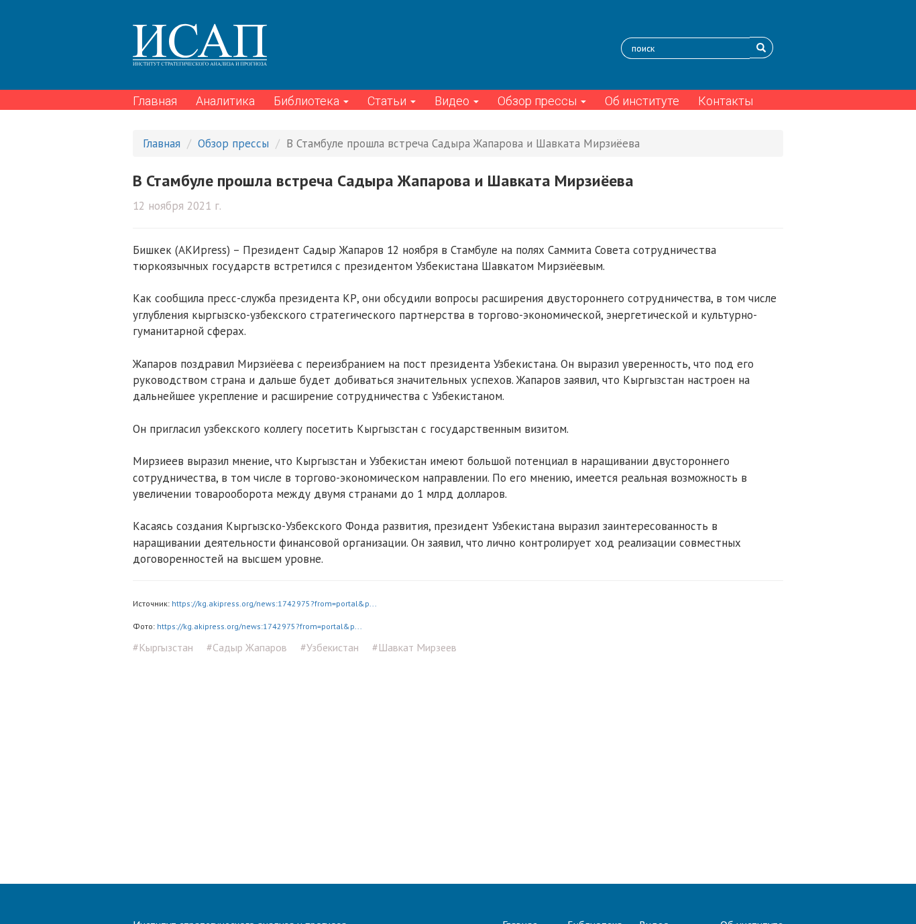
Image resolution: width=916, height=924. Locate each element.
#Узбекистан (329, 647)
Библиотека (308, 101)
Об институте (642, 101)
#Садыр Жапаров (247, 647)
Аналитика (225, 101)
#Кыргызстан (163, 647)
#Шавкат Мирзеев (414, 647)
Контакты (725, 101)
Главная (155, 101)
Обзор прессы (538, 101)
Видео (453, 101)
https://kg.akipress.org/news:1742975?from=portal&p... (274, 603)
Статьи (388, 101)
